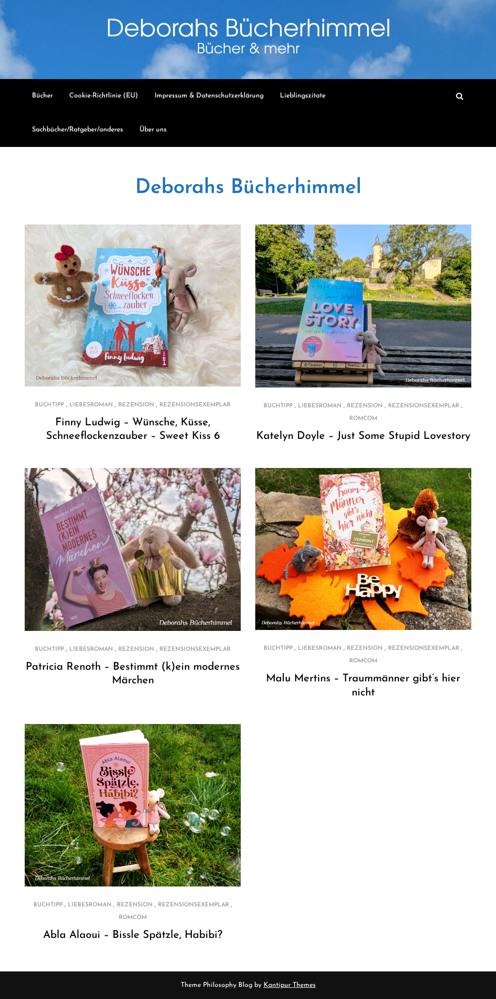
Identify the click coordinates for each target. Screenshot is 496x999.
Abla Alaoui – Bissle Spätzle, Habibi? (132, 935)
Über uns (153, 129)
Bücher (42, 95)
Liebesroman (91, 405)
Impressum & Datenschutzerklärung (209, 95)
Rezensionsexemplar (195, 405)
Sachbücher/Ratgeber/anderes (77, 129)
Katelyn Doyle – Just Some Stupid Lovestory (363, 436)
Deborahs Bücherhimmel (248, 187)
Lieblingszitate (303, 95)
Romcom (363, 418)
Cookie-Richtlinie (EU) (103, 95)
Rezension (136, 405)
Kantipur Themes (290, 985)
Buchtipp (49, 405)
